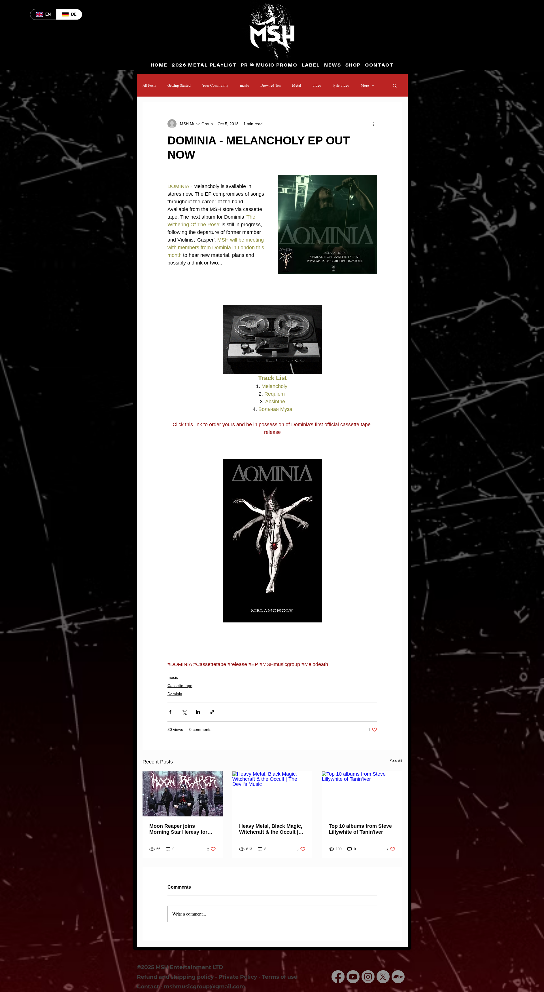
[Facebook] (338, 976)
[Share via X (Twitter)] (184, 712)
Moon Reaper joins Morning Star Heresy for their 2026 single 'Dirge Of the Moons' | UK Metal (180, 829)
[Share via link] (211, 712)
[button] (395, 85)
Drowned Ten (270, 85)
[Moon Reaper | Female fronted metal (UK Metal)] (183, 793)
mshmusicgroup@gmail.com (204, 986)
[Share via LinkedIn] (198, 712)
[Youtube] (353, 976)
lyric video (341, 85)
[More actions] (373, 123)
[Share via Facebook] (170, 712)
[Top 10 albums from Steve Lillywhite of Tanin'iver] (362, 793)
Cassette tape (179, 685)
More (365, 85)
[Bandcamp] (398, 976)
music (244, 85)
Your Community (215, 85)
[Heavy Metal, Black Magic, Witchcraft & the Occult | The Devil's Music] (272, 793)
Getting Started (179, 85)
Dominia (174, 694)
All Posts (149, 85)
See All (396, 761)
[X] (383, 976)
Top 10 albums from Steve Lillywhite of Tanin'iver (360, 829)
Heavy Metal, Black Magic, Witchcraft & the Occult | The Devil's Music (270, 829)
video (317, 85)
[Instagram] (368, 976)
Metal (296, 85)
